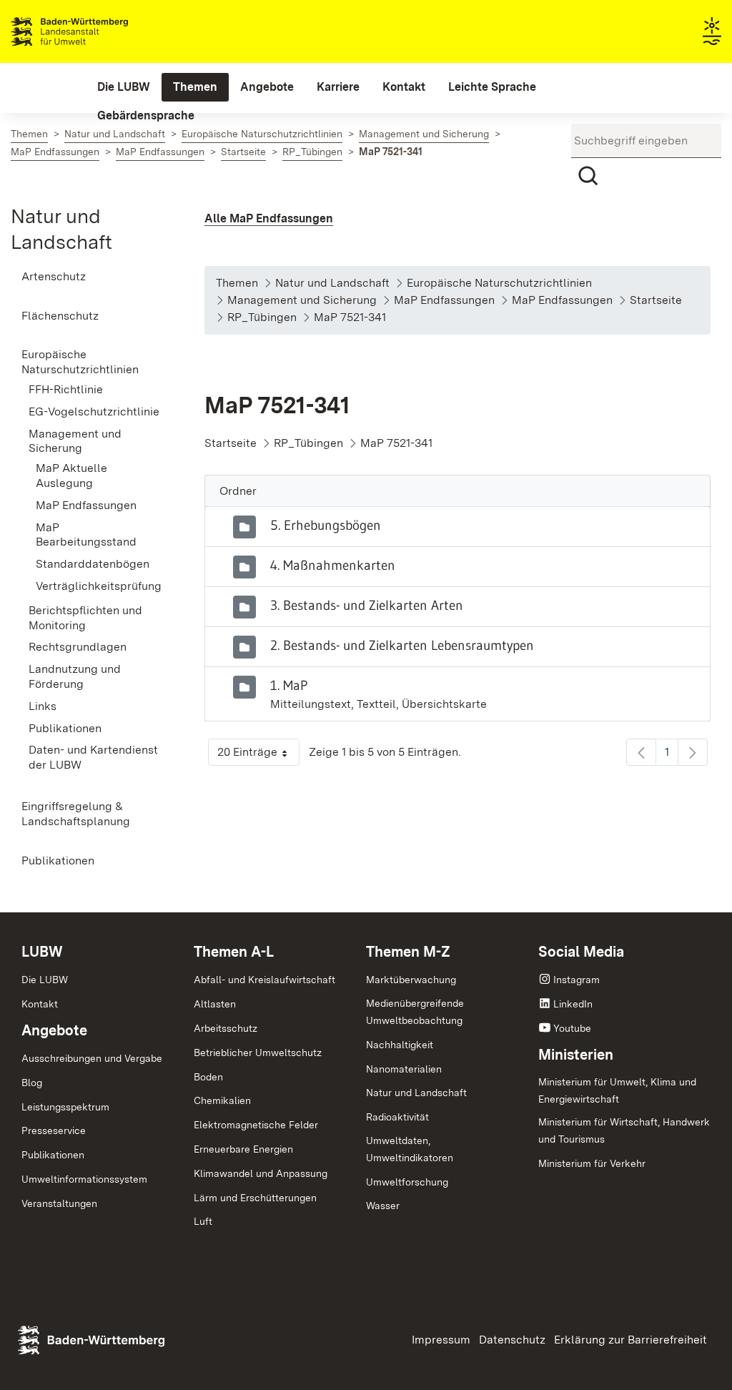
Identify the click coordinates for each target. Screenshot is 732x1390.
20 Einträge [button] (258, 755)
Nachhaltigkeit (399, 1044)
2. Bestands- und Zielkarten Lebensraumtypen (402, 645)
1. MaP (288, 685)
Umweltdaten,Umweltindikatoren (409, 1149)
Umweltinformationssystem (84, 1179)
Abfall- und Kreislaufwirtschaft (264, 979)
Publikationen (52, 1154)
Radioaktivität (397, 1117)
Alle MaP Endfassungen (268, 218)
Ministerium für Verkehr (592, 1163)
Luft (203, 1221)
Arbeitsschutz (225, 1028)
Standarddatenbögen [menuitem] (92, 564)
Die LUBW (44, 979)
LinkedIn (573, 1004)
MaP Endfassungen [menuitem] (86, 505)
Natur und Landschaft (416, 1092)
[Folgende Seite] (693, 752)
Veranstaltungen (59, 1203)
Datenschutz (512, 1339)
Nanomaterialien (404, 1069)
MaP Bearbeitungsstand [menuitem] (86, 535)
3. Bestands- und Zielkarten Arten (366, 604)
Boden (208, 1077)
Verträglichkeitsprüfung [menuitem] (99, 586)
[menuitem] (124, 87)
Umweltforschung (407, 1182)
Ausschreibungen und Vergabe (91, 1058)
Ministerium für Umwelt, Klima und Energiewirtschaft (617, 1090)
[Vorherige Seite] (641, 752)
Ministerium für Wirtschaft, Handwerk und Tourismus (624, 1130)
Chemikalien (222, 1100)
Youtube (572, 1028)
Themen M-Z (408, 951)
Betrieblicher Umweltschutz (258, 1052)
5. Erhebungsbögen (325, 524)
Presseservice (53, 1130)
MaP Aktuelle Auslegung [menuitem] (71, 475)
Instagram (576, 979)
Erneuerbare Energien (243, 1149)
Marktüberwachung (411, 979)
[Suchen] (588, 176)
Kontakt (39, 1004)
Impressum (441, 1339)
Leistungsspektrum (65, 1107)
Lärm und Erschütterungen (255, 1197)
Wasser (383, 1205)
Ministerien (575, 1054)
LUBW (42, 951)
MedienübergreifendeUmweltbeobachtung (415, 1011)
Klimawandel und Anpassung (260, 1173)
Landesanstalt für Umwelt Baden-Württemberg (94, 31)
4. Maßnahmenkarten (332, 564)
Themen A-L (234, 951)
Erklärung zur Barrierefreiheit (630, 1339)
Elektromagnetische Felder (256, 1124)
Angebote (54, 1030)
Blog (31, 1082)
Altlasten (215, 1004)
